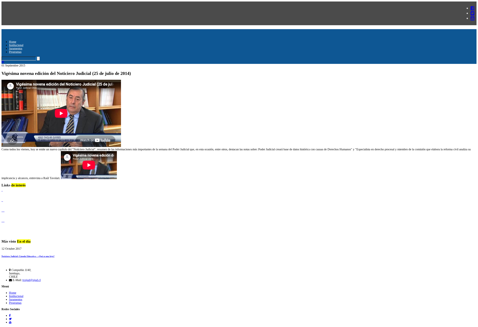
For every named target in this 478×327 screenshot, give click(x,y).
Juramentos (15, 48)
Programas (15, 51)
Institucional (16, 45)
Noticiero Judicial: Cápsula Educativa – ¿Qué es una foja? (28, 256)
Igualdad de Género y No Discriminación (2, 211)
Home (12, 41)
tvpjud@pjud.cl (31, 280)
